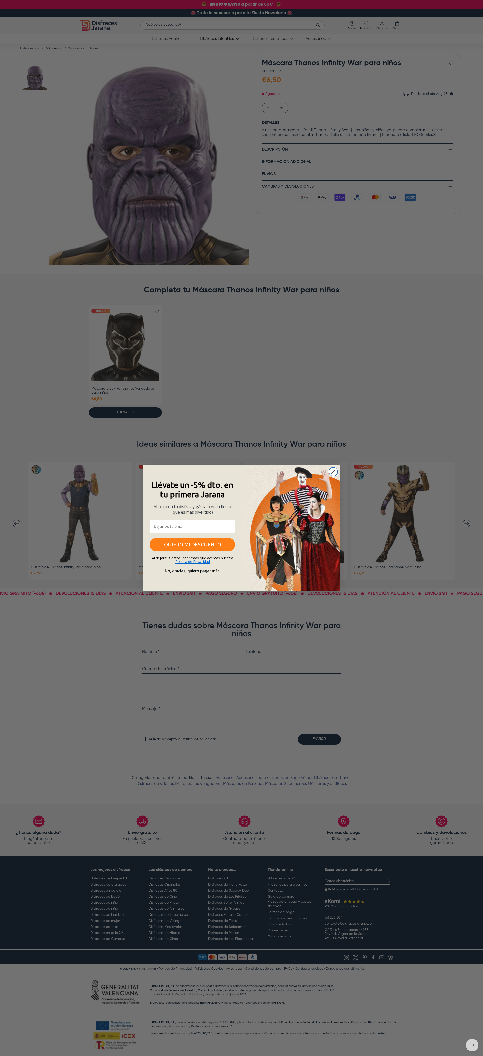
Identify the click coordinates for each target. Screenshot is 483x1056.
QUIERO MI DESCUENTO (192, 544)
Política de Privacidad (192, 561)
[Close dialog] (333, 471)
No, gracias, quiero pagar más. (192, 571)
